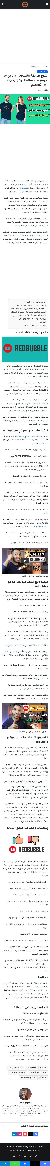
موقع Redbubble (27, 1078)
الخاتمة (42, 322)
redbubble (31, 1068)
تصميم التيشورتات (37, 1073)
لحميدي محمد (25, 1103)
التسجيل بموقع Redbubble (26, 437)
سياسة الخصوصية (34, 1150)
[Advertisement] (25, 36)
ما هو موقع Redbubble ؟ (35, 302)
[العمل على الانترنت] (25, 4)
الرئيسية (43, 67)
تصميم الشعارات (17, 1073)
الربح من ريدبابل (15, 1068)
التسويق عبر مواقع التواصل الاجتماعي (29, 315)
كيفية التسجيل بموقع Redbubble (31, 306)
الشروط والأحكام (22, 1150)
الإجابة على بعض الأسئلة (35, 326)
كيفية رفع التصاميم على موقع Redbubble (28, 309)
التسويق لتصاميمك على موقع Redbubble (27, 312)
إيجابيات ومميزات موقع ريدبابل (32, 319)
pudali (42, 1068)
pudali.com (10, 1147)
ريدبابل (42, 1078)
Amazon (25, 188)
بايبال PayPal (43, 527)
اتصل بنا (12, 1150)
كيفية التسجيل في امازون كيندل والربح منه (22, 645)
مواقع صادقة (35, 67)
